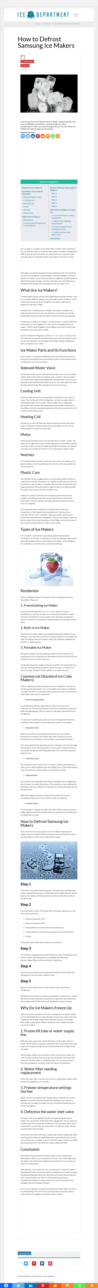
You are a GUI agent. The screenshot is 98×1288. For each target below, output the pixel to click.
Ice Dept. (25, 70)
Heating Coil (28, 203)
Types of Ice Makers (31, 216)
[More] (58, 136)
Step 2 (54, 196)
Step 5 (54, 206)
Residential (28, 220)
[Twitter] (28, 136)
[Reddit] (43, 136)
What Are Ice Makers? (32, 187)
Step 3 (54, 199)
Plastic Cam (28, 213)
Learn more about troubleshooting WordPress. (36, 1282)
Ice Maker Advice (27, 61)
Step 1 (54, 193)
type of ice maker (48, 611)
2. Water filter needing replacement (61, 222)
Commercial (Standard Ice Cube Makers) (34, 224)
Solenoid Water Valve (32, 197)
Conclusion (55, 238)
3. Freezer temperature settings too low (62, 227)
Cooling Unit (28, 200)
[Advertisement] (49, 158)
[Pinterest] (38, 136)
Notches (26, 210)
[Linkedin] (33, 136)
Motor (26, 206)
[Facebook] (23, 136)
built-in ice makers (57, 335)
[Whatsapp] (53, 136)
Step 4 (54, 203)
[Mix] (48, 136)
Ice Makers (25, 65)
